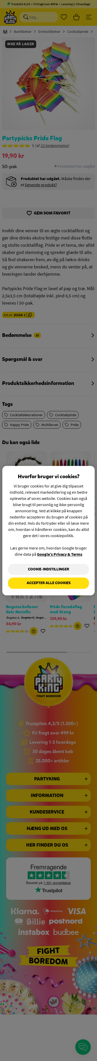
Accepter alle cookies (49, 583)
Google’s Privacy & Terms (59, 554)
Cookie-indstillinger (48, 569)
